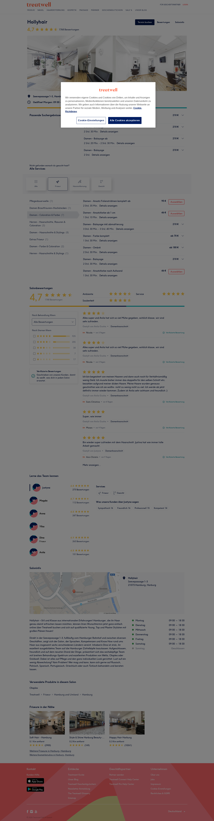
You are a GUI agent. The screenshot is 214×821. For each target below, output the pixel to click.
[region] (108, 105)
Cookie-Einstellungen (91, 120)
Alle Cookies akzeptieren (125, 120)
